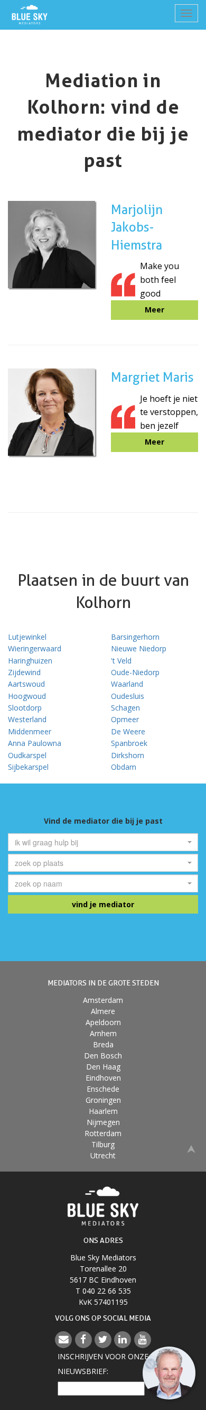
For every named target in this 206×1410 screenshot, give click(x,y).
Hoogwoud (27, 696)
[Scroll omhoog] (191, 1148)
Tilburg (103, 1144)
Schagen (125, 708)
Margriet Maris (152, 377)
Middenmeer (29, 731)
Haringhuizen (30, 661)
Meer (154, 310)
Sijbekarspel (28, 767)
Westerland (27, 719)
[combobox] (103, 842)
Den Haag (103, 1067)
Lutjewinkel (27, 637)
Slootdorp (25, 708)
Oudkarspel (27, 755)
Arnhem (103, 1033)
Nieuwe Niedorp (138, 648)
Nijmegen (103, 1122)
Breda (103, 1044)
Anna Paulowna (34, 743)
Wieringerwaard (34, 648)
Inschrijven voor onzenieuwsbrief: (103, 1363)
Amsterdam (103, 1000)
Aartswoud (26, 684)
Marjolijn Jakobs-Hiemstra (137, 227)
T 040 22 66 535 (103, 1291)
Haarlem (103, 1111)
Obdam (123, 767)
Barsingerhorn (135, 637)
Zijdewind (24, 672)
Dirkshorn (127, 755)
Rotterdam (103, 1133)
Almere (103, 1011)
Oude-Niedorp (135, 672)
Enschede (103, 1089)
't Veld (121, 661)
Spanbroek (129, 743)
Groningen (103, 1100)
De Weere (128, 731)
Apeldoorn (103, 1022)
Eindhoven (103, 1078)
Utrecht (103, 1155)
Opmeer (125, 719)
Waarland (127, 684)
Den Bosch (103, 1055)
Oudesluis (127, 696)
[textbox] (100, 842)
